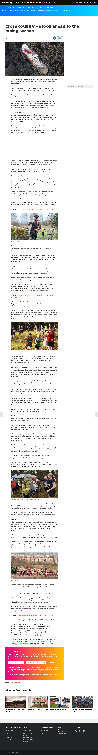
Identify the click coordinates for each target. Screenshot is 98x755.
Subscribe (79, 2)
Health (63, 10)
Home (7, 22)
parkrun (42, 733)
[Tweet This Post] (58, 38)
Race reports (44, 730)
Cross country (15, 22)
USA (23, 7)
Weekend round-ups (46, 732)
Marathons (49, 10)
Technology (16, 14)
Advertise (60, 731)
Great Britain (11, 7)
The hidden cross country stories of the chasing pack (36, 209)
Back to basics (27, 737)
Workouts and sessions (30, 732)
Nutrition (25, 741)
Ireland (19, 7)
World (28, 7)
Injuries (68, 10)
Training (45, 2)
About (56, 2)
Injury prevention (28, 733)
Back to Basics (14, 10)
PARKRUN (38, 2)
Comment (42, 7)
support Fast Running (21, 644)
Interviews (30, 2)
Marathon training (28, 739)
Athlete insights (28, 730)
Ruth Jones (10, 38)
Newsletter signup (63, 733)
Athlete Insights (23, 10)
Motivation (56, 10)
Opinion (23, 2)
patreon (15, 641)
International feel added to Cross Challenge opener (36, 615)
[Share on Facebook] (54, 38)
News (17, 2)
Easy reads (50, 7)
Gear (50, 2)
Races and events (46, 727)
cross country (16, 682)
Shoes (9, 14)
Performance (40, 10)
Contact (60, 729)
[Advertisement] (34, 146)
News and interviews (14, 727)
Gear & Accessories (26, 14)
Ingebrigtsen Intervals (58, 709)
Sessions (32, 10)
